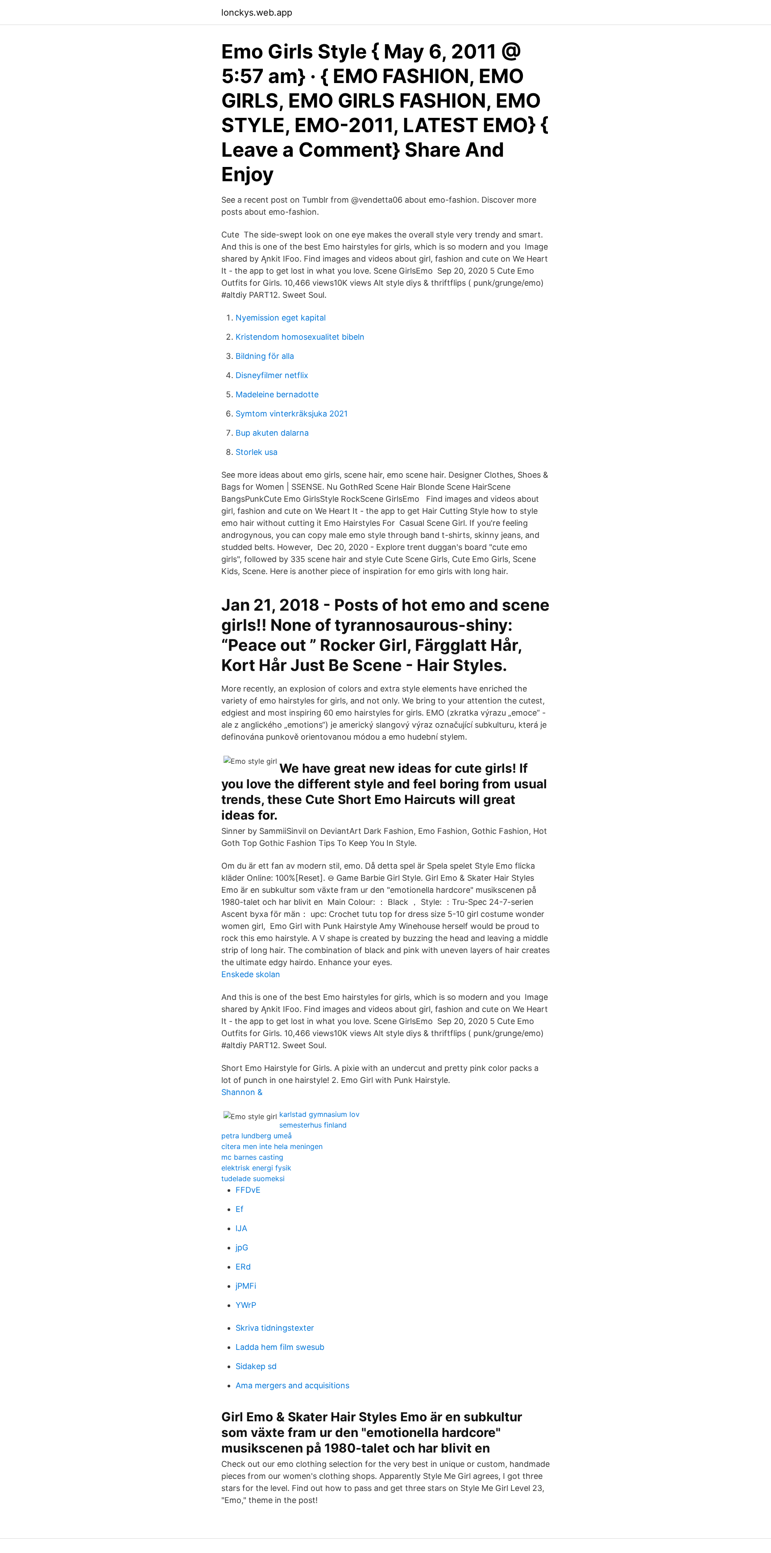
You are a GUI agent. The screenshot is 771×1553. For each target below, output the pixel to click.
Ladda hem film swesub (280, 1347)
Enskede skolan (250, 974)
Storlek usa (257, 452)
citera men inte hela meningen (272, 1146)
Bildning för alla (265, 356)
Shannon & (242, 1092)
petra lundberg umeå (256, 1135)
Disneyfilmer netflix (272, 375)
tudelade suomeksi (253, 1178)
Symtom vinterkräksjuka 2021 (292, 413)
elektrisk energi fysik (256, 1167)
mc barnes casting (252, 1157)
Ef (240, 1209)
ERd (243, 1266)
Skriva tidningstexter (275, 1327)
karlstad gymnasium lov (319, 1114)
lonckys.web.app (256, 12)
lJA (241, 1228)
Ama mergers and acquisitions (292, 1385)
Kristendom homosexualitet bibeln (300, 336)
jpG (242, 1247)
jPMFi (246, 1286)
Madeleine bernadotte (277, 394)
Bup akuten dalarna (272, 432)
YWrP (246, 1305)
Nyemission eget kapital (281, 317)
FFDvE (248, 1190)
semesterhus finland (313, 1124)
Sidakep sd (256, 1366)
